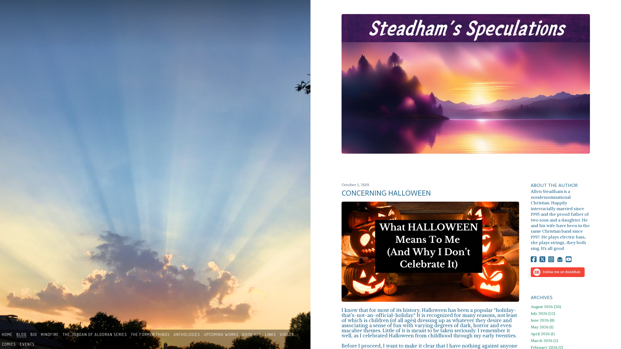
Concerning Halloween (386, 193)
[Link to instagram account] (551, 259)
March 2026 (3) (544, 340)
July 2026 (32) (543, 313)
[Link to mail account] (560, 259)
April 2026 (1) (543, 333)
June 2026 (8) (542, 320)
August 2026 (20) (546, 306)
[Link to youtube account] (569, 259)
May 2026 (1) (542, 327)
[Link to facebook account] (534, 259)
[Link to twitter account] (542, 259)
